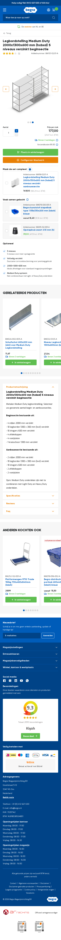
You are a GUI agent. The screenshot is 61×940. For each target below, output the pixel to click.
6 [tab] (33, 373)
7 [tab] (35, 373)
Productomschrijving (17, 387)
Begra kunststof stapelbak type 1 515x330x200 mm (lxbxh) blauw (39, 211)
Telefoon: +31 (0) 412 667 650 (16, 804)
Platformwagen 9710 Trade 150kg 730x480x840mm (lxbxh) (19, 582)
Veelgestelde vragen (46, 890)
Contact (13, 883)
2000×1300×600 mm (16, 266)
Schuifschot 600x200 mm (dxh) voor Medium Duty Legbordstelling (18, 345)
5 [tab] (30, 373)
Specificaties (13, 496)
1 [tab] (21, 373)
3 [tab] (26, 373)
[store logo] (30, 10)
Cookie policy (29, 890)
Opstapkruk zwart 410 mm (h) (38, 230)
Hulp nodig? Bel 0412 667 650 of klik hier (31, 3)
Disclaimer (44, 883)
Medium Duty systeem (17, 273)
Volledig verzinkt (15, 258)
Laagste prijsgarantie (13, 890)
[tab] (30, 252)
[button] (6, 89)
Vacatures (30, 893)
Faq (8, 511)
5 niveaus (11, 251)
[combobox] (30, 17)
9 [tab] (40, 373)
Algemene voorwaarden (28, 883)
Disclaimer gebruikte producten (21, 887)
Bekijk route (8, 797)
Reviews (10, 504)
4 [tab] (28, 373)
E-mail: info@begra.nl (12, 808)
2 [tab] (24, 373)
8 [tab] (37, 373)
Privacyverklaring (43, 887)
